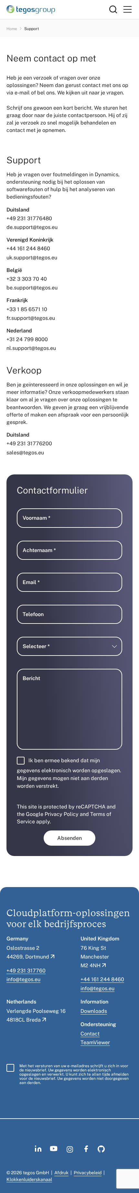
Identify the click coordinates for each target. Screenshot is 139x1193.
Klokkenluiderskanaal (29, 1179)
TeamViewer (95, 1042)
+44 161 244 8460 (28, 248)
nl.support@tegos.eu (31, 348)
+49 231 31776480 (29, 218)
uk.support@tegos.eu (31, 258)
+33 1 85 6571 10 (26, 309)
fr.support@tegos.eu (30, 318)
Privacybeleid (88, 1172)
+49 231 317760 (26, 971)
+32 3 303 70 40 (26, 279)
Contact (90, 1034)
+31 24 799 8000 (27, 339)
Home (11, 29)
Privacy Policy (62, 814)
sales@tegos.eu (25, 453)
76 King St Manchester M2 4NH (94, 957)
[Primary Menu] (127, 9)
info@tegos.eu (23, 979)
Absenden (69, 838)
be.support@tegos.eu (32, 288)
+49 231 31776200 (29, 443)
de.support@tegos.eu (32, 227)
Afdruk (61, 1172)
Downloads (93, 1011)
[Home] (57, 9)
